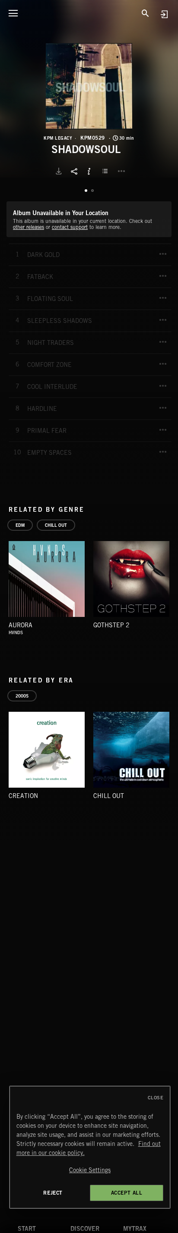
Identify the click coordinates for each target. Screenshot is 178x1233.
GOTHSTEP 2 (111, 625)
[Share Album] (73, 171)
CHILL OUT (108, 795)
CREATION (23, 795)
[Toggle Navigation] (12, 12)
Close (156, 1098)
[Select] (106, 171)
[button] (89, 86)
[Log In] (164, 14)
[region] (90, 1147)
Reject (53, 1192)
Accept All (127, 1192)
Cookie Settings (90, 1170)
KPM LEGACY (58, 138)
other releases (28, 227)
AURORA (20, 625)
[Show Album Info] (89, 171)
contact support (70, 227)
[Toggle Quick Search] (146, 13)
